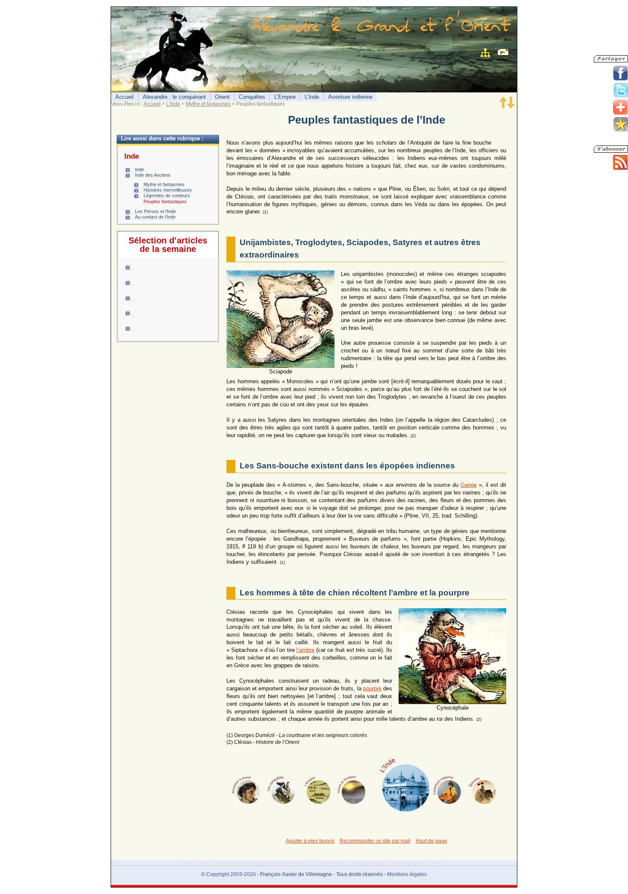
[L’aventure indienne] (447, 790)
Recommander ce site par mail (375, 841)
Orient (222, 97)
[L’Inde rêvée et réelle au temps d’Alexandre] (401, 784)
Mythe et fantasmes (208, 104)
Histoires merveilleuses (168, 189)
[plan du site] (485, 54)
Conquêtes (252, 97)
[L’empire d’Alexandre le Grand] (317, 790)
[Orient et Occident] (352, 790)
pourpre (372, 688)
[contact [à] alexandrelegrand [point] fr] (502, 55)
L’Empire (285, 97)
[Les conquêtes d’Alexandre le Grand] (281, 790)
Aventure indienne (350, 97)
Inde (139, 169)
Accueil (124, 97)
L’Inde (312, 97)
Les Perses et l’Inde (155, 211)
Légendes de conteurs (167, 195)
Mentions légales (407, 874)
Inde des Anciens (152, 175)
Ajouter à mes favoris (310, 841)
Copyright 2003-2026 (231, 874)
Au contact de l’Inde (155, 216)
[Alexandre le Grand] (246, 790)
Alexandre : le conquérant (174, 97)
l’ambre (305, 650)
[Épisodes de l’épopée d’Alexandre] (482, 790)
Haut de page (431, 841)
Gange (469, 485)
